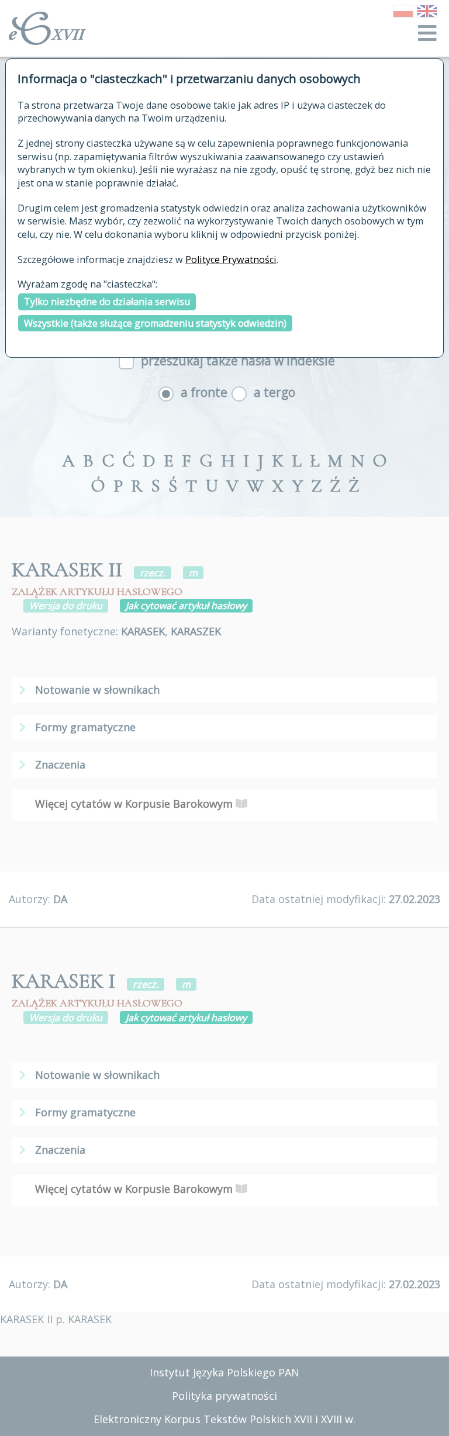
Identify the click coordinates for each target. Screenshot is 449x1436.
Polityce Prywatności (231, 259)
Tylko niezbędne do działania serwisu (107, 301)
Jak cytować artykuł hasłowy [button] (186, 605)
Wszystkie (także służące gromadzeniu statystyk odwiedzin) (155, 323)
